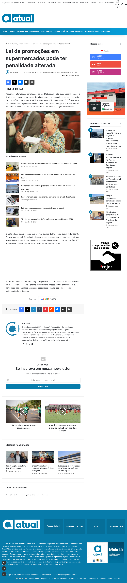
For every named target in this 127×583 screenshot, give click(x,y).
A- (4, 574)
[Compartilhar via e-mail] (26, 82)
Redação (13, 72)
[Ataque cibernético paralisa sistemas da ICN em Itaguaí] (97, 199)
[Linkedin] (33, 309)
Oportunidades (76, 31)
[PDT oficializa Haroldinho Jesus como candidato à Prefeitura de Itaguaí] (12, 177)
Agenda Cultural (92, 31)
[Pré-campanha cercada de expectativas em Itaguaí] (12, 211)
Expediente (41, 2)
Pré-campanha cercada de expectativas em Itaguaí (42, 208)
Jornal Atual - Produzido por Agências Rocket (59, 575)
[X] (14, 82)
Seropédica (34, 31)
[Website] (23, 344)
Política (65, 31)
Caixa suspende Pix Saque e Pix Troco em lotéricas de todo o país (69, 468)
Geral (15, 44)
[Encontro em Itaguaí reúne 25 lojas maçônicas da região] (43, 457)
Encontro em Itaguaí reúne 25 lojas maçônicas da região (43, 468)
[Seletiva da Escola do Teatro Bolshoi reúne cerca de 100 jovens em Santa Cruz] (97, 180)
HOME (5, 31)
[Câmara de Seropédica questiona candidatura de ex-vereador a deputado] (12, 188)
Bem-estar (105, 31)
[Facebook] (8, 82)
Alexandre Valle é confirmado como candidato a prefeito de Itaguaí (49, 163)
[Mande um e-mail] (17, 72)
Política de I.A (109, 2)
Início (9, 44)
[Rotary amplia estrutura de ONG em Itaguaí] (17, 457)
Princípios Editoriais (54, 2)
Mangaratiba (22, 31)
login (24, 495)
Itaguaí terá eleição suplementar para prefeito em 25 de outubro (48, 197)
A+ (4, 563)
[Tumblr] (39, 309)
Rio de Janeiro (46, 31)
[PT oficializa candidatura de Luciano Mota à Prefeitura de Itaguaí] (97, 215)
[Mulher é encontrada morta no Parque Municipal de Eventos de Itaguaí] (97, 158)
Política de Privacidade (70, 2)
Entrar (101, 2)
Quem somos (31, 2)
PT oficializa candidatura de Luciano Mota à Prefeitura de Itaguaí (112, 217)
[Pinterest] (45, 309)
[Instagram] (35, 344)
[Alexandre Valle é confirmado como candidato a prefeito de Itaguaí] (12, 166)
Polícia (57, 31)
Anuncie (93, 2)
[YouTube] (32, 344)
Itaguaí (12, 31)
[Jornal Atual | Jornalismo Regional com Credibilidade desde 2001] (18, 18)
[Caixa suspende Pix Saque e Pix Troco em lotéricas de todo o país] (69, 457)
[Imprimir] (32, 82)
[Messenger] (20, 82)
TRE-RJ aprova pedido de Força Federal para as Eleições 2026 (47, 219)
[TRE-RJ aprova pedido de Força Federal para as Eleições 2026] (12, 222)
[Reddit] (51, 309)
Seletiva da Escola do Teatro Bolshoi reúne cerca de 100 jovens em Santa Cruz (113, 181)
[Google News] (48, 299)
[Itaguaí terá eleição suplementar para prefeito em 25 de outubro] (12, 200)
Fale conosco (84, 2)
